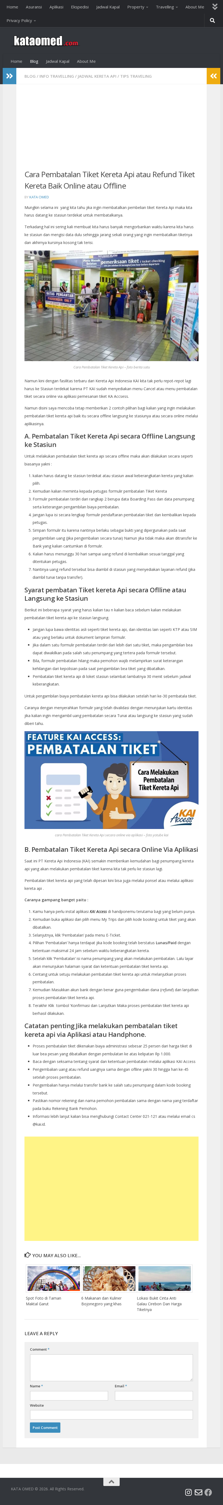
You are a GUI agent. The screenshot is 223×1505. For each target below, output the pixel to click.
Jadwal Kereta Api (97, 76)
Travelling (165, 7)
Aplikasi (56, 7)
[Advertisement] (111, 130)
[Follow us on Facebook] (208, 1492)
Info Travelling (56, 76)
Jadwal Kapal (108, 7)
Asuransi (34, 7)
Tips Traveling (136, 76)
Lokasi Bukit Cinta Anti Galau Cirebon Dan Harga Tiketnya (159, 1304)
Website (37, 1405)
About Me (194, 7)
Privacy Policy (19, 20)
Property (135, 7)
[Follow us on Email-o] (198, 1492)
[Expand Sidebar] (9, 76)
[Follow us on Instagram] (189, 1492)
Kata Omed (39, 197)
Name (36, 1386)
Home (12, 7)
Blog (34, 61)
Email (121, 1386)
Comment (39, 1349)
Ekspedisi (80, 7)
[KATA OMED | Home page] (45, 41)
